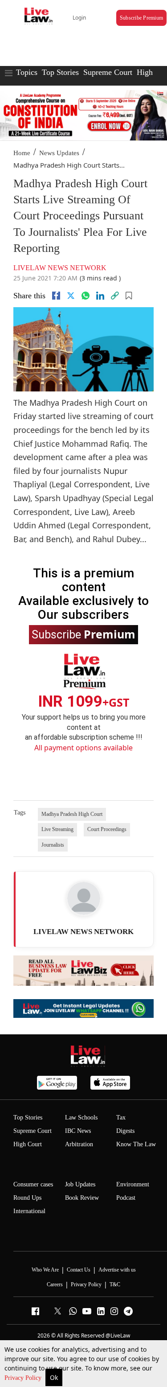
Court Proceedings (106, 829)
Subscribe (83, 634)
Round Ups (27, 1197)
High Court (27, 1144)
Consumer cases (33, 1184)
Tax (121, 1117)
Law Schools (81, 1117)
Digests (125, 1131)
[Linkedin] (100, 296)
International (29, 1211)
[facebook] (56, 296)
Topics (26, 72)
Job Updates (80, 1184)
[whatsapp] (85, 296)
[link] (115, 296)
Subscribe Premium (141, 18)
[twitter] (71, 296)
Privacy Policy (23, 1378)
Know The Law (136, 1144)
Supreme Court (107, 72)
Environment (132, 1184)
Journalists (52, 845)
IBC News (78, 1131)
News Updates (59, 152)
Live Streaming (57, 829)
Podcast (125, 1197)
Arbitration (79, 1144)
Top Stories (60, 72)
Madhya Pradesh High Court (71, 814)
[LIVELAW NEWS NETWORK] (83, 898)
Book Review (82, 1197)
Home (21, 152)
